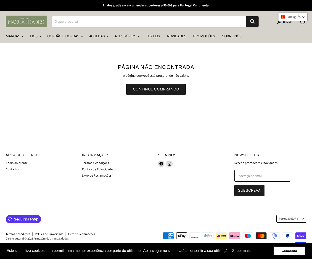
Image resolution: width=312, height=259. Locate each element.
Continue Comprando (156, 89)
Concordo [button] (289, 251)
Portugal (289, 219)
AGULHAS (97, 36)
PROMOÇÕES (204, 36)
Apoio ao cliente (17, 163)
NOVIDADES (176, 36)
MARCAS (13, 36)
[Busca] (252, 21)
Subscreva (249, 190)
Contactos (13, 169)
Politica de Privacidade (97, 169)
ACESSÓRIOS (126, 36)
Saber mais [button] (241, 251)
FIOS (34, 36)
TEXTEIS (153, 36)
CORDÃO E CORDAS (63, 36)
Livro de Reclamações (96, 175)
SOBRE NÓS (232, 36)
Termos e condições (95, 163)
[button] (292, 17)
